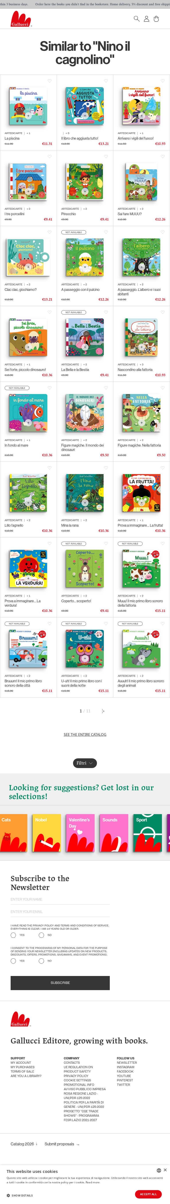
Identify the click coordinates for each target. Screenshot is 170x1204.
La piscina (12, 138)
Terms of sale (22, 1071)
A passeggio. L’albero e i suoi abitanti (139, 291)
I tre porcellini (14, 214)
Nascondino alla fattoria (135, 369)
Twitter (123, 1085)
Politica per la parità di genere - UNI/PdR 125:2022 (84, 1105)
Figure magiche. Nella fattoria (139, 445)
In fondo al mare (16, 445)
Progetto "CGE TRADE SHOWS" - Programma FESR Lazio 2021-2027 (81, 1116)
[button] (20, 1195)
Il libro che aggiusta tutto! (79, 138)
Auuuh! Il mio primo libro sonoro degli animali (141, 683)
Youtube (124, 1076)
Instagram (125, 1067)
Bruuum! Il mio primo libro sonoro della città (23, 683)
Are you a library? (26, 1076)
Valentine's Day (51, 823)
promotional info (79, 1085)
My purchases (23, 1067)
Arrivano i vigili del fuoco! (136, 138)
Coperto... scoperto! (76, 601)
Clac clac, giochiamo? (21, 289)
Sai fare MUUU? (130, 214)
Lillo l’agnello (14, 525)
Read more (93, 1182)
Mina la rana (70, 525)
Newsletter (127, 1063)
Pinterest (125, 1080)
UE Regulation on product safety (78, 1069)
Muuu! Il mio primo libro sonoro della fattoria (140, 603)
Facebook (125, 1071)
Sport (113, 820)
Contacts (72, 1063)
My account (21, 1063)
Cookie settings (77, 1080)
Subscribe (60, 983)
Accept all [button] (148, 1194)
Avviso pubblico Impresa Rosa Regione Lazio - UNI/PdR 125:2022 (85, 1094)
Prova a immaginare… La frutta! (140, 525)
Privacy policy (76, 1076)
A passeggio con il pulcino (80, 289)
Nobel (13, 820)
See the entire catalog (85, 734)
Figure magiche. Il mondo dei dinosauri (82, 447)
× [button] (165, 1170)
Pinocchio (68, 214)
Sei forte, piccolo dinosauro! (25, 369)
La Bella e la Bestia (75, 369)
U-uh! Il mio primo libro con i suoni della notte (81, 683)
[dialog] (85, 1184)
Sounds (81, 820)
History (149, 820)
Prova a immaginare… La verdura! (23, 603)
